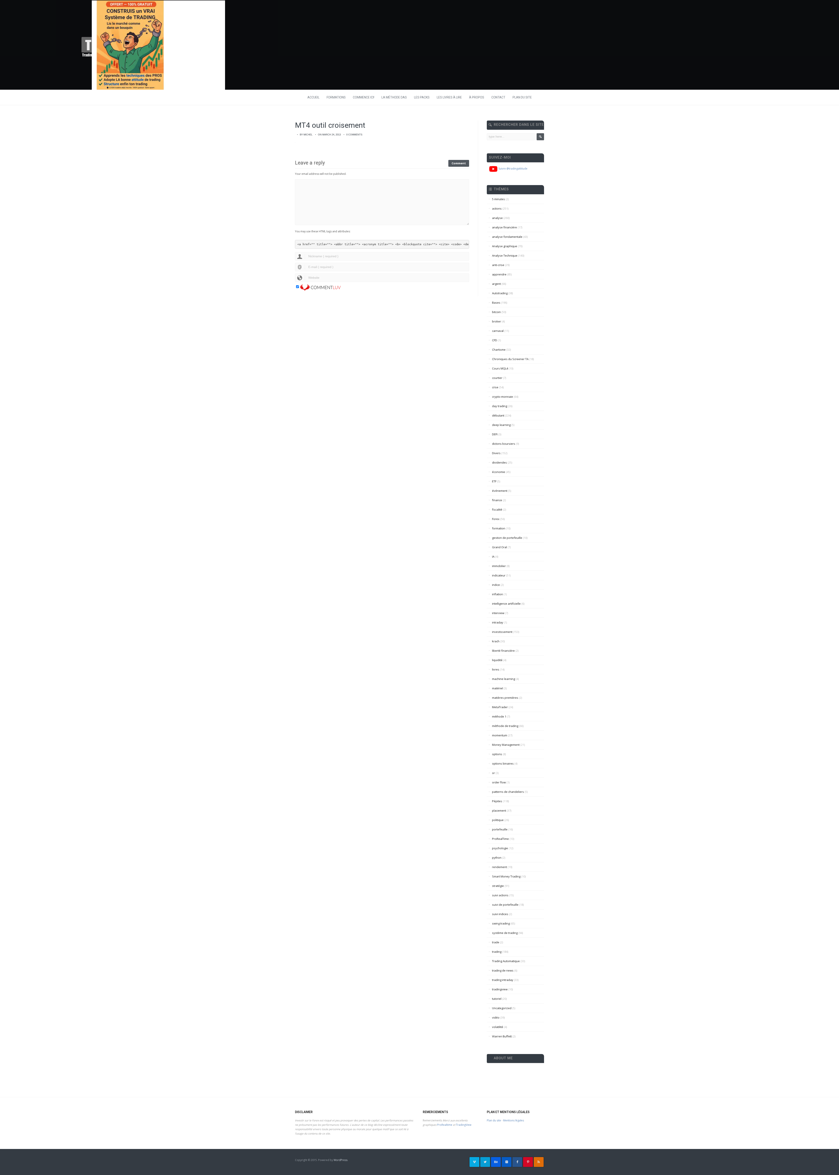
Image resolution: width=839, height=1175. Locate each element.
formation (498, 528)
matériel (497, 688)
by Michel (306, 134)
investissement (502, 632)
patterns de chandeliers (508, 792)
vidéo (495, 1017)
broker (496, 321)
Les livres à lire (449, 97)
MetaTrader (500, 707)
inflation (497, 594)
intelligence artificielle (506, 604)
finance (497, 500)
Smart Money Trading (506, 876)
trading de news (502, 970)
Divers (496, 453)
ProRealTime (500, 839)
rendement (499, 867)
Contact (498, 97)
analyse (497, 218)
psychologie (500, 848)
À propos (476, 97)
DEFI (495, 434)
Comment (459, 163)
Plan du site (522, 97)
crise (495, 387)
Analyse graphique (504, 246)
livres (495, 669)
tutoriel (496, 999)
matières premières (505, 698)
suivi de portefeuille (505, 905)
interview (498, 613)
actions (497, 208)
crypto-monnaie (502, 397)
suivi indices (500, 914)
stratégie (498, 886)
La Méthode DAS (394, 97)
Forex (495, 519)
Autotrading (500, 293)
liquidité (497, 660)
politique (498, 820)
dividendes (499, 462)
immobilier (499, 566)
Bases (496, 303)
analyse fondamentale (507, 237)
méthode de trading (505, 726)
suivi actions (500, 895)
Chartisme (499, 350)
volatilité (497, 1027)
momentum (499, 735)
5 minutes (498, 199)
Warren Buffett (502, 1036)
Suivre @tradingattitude (512, 168)
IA (493, 557)
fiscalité (497, 509)
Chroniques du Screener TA (510, 359)
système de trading (505, 933)
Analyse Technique (504, 255)
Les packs (422, 97)
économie (498, 472)
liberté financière (503, 651)
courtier (497, 378)
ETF (494, 481)
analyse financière (504, 227)
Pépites (497, 801)
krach (495, 641)
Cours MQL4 (500, 368)
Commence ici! (363, 97)
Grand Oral (499, 547)
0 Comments (354, 134)
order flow (499, 782)
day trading (499, 406)
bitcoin (496, 312)
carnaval (498, 331)
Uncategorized (501, 1008)
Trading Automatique (506, 961)
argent (496, 284)
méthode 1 (499, 716)
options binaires (503, 763)
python (496, 858)
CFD (494, 340)
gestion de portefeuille (507, 538)
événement (499, 491)
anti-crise (498, 265)
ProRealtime (444, 1125)
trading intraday (502, 980)
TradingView (463, 1125)
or (493, 773)
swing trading (501, 923)
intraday (497, 622)
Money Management (506, 745)
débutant (498, 415)
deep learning (501, 425)
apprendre (499, 274)
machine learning (503, 679)
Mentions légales (513, 1120)
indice (496, 585)
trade (495, 942)
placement (499, 811)
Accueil (313, 97)
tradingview (500, 989)
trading (496, 952)
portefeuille (500, 829)
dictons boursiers (503, 444)
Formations (336, 97)
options (497, 754)
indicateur (498, 575)
